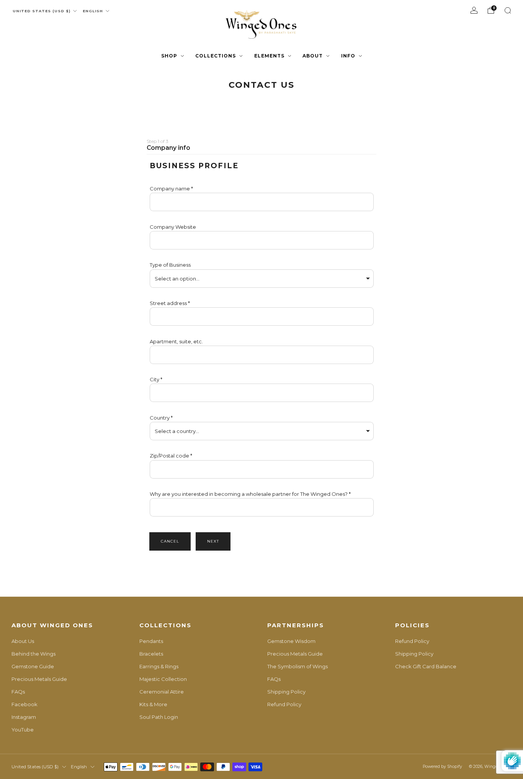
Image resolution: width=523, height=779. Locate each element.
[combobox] (262, 316)
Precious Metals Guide (39, 679)
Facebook (24, 704)
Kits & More (153, 704)
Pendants (151, 641)
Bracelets (151, 654)
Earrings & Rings (158, 666)
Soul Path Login (158, 717)
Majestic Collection (163, 679)
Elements (269, 56)
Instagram (23, 717)
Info (348, 56)
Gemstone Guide (32, 666)
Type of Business (170, 265)
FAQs (18, 692)
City (154, 379)
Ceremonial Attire (161, 692)
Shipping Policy (286, 692)
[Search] (508, 10)
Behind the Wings (33, 654)
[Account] (474, 10)
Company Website (173, 227)
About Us (22, 641)
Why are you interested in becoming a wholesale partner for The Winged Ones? (249, 494)
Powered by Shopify (442, 766)
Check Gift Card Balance (425, 666)
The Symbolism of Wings (297, 666)
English (93, 11)
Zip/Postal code (169, 456)
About (312, 56)
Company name (170, 188)
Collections (215, 56)
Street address (168, 303)
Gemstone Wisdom (291, 641)
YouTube (22, 730)
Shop (169, 56)
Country (160, 418)
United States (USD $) (41, 11)
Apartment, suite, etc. (176, 341)
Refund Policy (284, 704)
